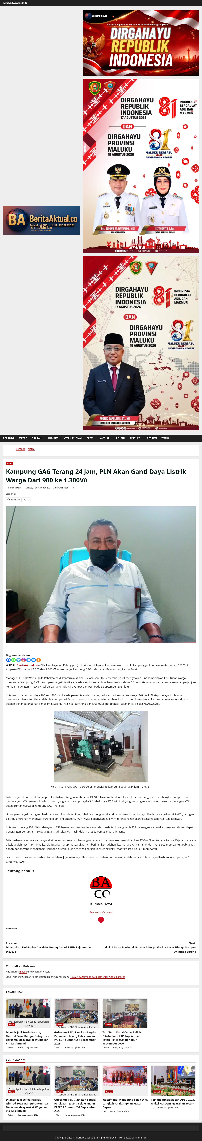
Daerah (37, 438)
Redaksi (11, 1047)
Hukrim (53, 438)
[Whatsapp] (13, 660)
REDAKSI (152, 438)
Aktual (104, 438)
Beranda (8, 438)
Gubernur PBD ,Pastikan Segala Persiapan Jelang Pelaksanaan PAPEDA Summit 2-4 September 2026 (75, 1038)
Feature (135, 438)
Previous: (48, 947)
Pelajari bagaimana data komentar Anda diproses (97, 976)
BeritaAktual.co (27, 665)
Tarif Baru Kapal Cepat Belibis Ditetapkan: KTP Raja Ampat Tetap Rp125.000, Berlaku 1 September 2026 (121, 1038)
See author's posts (101, 912)
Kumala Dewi (14, 487)
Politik (121, 438)
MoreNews (125, 1137)
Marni (58, 1047)
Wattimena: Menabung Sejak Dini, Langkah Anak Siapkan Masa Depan (125, 1103)
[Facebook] (8, 660)
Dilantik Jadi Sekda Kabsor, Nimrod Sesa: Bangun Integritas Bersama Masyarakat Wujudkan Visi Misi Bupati (27, 1038)
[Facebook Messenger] (33, 660)
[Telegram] (28, 660)
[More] (38, 660)
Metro (23, 438)
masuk (23, 971)
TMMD (165, 438)
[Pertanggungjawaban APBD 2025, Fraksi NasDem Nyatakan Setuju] (173, 1080)
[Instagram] (23, 660)
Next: (149, 947)
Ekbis (90, 438)
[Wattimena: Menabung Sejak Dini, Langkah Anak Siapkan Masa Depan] (125, 1080)
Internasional (72, 438)
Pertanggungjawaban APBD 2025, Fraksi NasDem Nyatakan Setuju (173, 1101)
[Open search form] (198, 438)
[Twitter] (18, 660)
